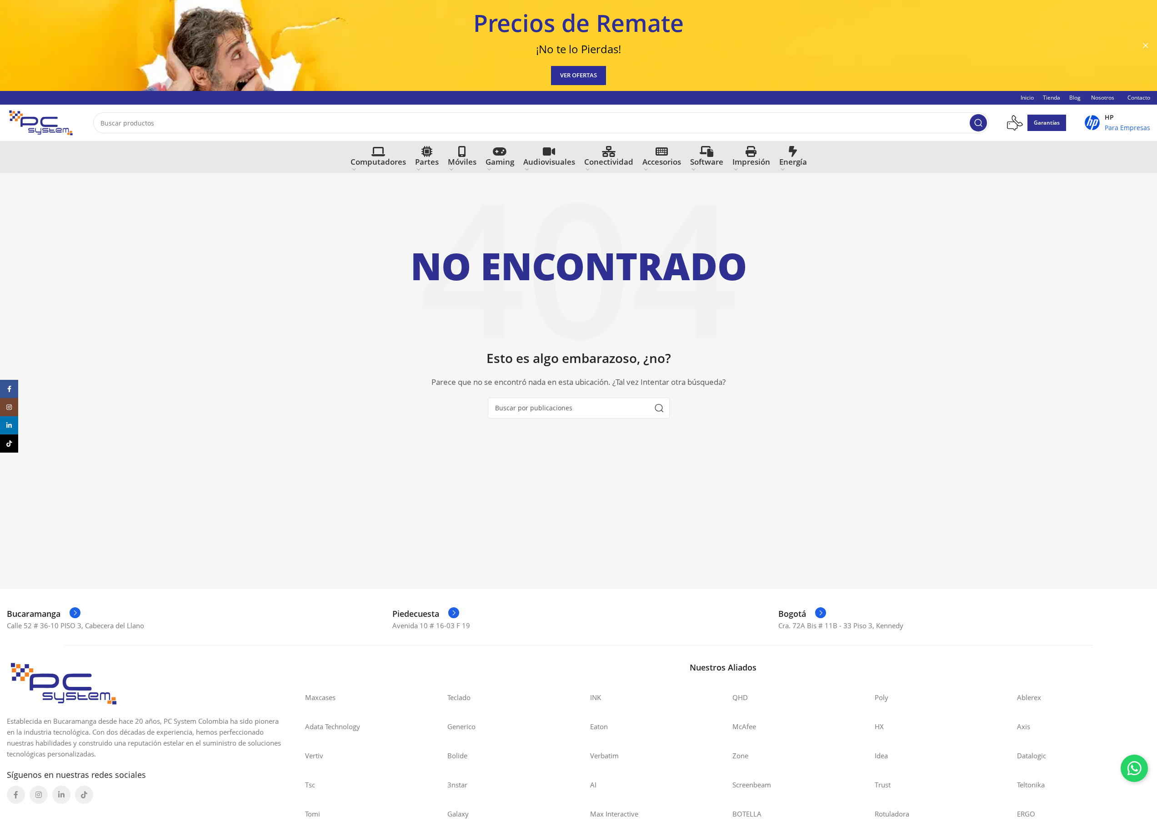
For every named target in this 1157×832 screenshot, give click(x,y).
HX (879, 726)
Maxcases (320, 697)
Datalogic (1031, 755)
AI (593, 784)
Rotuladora (892, 813)
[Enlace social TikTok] (84, 795)
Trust (883, 784)
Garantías (1047, 122)
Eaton (599, 726)
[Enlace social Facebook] (16, 795)
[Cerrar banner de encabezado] (1145, 45)
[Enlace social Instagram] (39, 795)
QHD (740, 697)
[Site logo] (41, 121)
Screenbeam (751, 784)
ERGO (1026, 813)
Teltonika (1031, 784)
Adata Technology (332, 726)
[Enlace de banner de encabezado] (578, 45)
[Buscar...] (978, 122)
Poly (881, 697)
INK (595, 697)
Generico (461, 726)
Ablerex (1029, 697)
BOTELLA (746, 813)
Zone (740, 755)
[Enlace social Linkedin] (61, 795)
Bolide (457, 755)
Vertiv (314, 755)
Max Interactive (614, 813)
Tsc (310, 784)
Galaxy (458, 813)
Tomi (312, 813)
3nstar (457, 784)
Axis (1023, 726)
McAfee (744, 726)
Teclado (459, 697)
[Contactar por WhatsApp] (1134, 768)
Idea (881, 755)
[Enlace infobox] (1117, 123)
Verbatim (604, 755)
